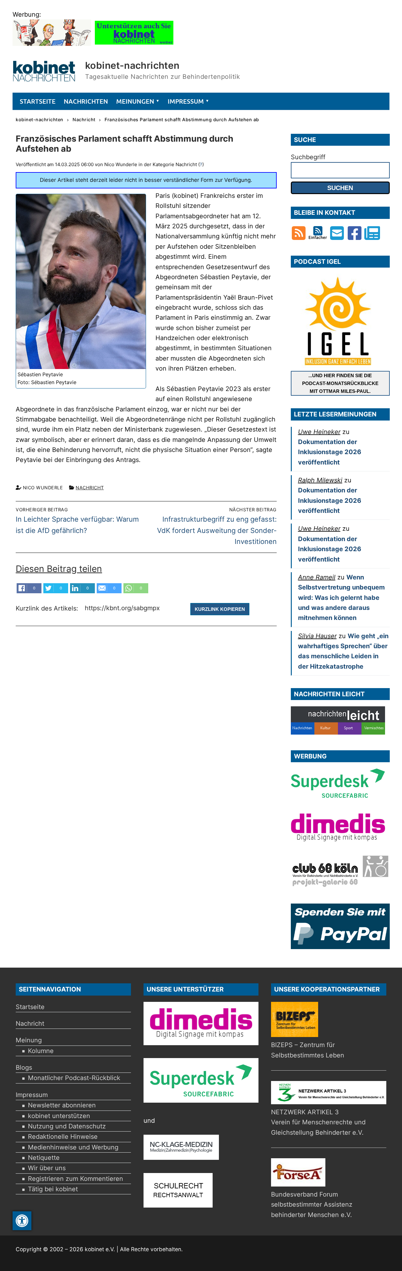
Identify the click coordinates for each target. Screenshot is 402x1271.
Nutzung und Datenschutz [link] (67, 1126)
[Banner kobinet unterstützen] (134, 43)
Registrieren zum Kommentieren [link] (75, 1178)
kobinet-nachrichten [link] (132, 65)
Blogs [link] (24, 1067)
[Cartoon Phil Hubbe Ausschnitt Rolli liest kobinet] (52, 43)
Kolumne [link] (41, 1051)
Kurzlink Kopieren (220, 609)
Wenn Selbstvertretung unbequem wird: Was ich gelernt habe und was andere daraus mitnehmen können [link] (341, 597)
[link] (22, 1220)
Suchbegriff (308, 157)
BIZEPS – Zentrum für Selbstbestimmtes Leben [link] (307, 1050)
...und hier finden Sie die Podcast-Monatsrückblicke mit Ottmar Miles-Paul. (340, 383)
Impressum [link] (32, 1095)
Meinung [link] (29, 1040)
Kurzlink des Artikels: (48, 608)
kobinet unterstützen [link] (59, 1116)
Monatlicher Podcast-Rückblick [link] (74, 1078)
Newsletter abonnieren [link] (62, 1105)
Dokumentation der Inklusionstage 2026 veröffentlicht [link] (329, 452)
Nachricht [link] (90, 487)
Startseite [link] (30, 1007)
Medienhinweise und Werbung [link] (73, 1147)
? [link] (201, 164)
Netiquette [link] (44, 1157)
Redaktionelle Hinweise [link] (63, 1136)
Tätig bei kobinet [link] (53, 1189)
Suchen (340, 187)
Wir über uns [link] (47, 1168)
